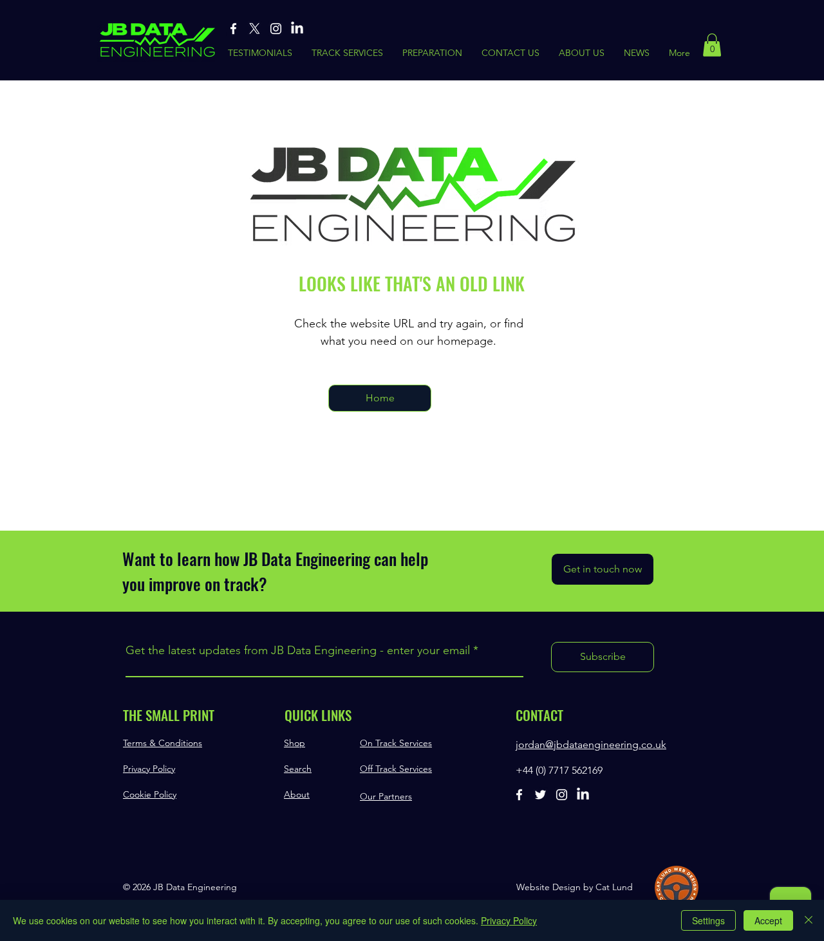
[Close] (808, 920)
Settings (708, 920)
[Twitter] (540, 794)
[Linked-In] (297, 28)
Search (298, 768)
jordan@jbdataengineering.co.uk (591, 744)
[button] (712, 45)
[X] (254, 28)
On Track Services (396, 743)
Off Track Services (396, 768)
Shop (294, 743)
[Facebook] (233, 28)
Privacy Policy (149, 768)
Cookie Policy (149, 794)
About (297, 794)
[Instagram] (275, 28)
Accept (768, 920)
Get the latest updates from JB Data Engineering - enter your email (298, 650)
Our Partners (386, 796)
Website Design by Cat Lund (574, 887)
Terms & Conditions (162, 743)
